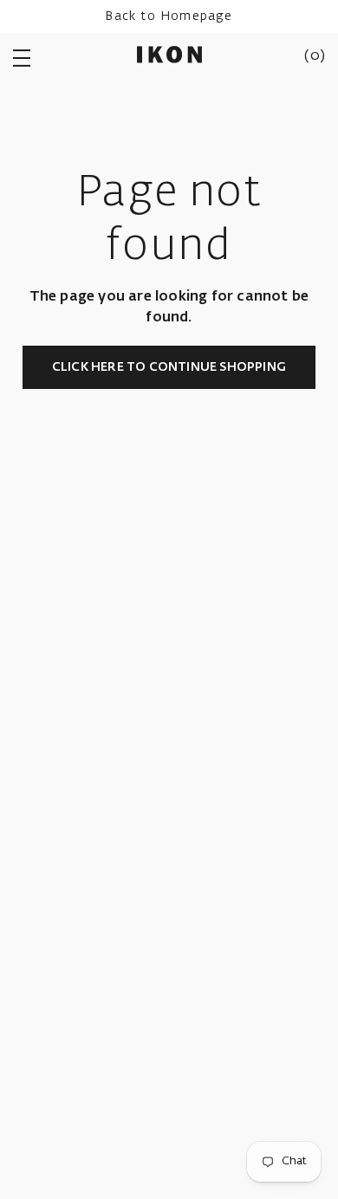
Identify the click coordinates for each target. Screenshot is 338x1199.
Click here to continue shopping (169, 367)
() (314, 56)
